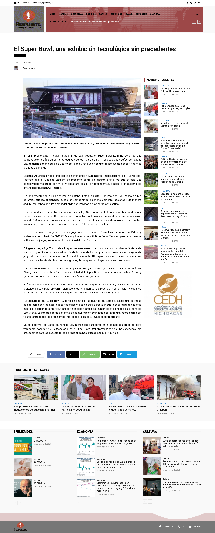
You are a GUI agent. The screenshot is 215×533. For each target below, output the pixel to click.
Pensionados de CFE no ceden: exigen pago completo (176, 107)
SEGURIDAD (165, 120)
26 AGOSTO (40, 441)
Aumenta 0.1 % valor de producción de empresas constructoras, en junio (116, 442)
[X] (195, 3)
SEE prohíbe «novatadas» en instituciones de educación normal (34, 408)
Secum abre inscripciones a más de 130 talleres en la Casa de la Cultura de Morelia (181, 464)
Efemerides (38, 438)
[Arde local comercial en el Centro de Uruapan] (151, 126)
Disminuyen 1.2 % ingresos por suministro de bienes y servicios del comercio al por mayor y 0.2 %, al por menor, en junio (116, 487)
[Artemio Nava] (16, 68)
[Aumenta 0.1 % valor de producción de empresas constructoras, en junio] (86, 446)
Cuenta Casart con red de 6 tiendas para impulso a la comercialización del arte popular (181, 443)
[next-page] (21, 503)
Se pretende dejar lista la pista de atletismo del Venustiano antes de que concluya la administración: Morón (175, 253)
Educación (165, 85)
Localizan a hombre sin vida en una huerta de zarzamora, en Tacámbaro (175, 196)
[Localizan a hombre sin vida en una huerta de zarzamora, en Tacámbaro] (151, 197)
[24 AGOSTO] (23, 488)
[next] (199, 22)
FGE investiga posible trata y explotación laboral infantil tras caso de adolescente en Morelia (175, 234)
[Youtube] (199, 3)
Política (164, 156)
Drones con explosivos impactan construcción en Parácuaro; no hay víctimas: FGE (175, 215)
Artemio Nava (29, 68)
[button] (197, 14)
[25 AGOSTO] (23, 467)
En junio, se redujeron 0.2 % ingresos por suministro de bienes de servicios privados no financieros (116, 464)
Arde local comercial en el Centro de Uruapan (90, 21)
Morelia (164, 103)
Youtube (197, 527)
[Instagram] (191, 3)
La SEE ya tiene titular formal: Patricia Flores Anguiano (175, 90)
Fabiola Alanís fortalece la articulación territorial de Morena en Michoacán (174, 162)
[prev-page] (16, 503)
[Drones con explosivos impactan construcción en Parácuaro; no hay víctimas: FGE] (151, 214)
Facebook (168, 527)
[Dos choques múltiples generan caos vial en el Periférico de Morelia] (151, 180)
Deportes (20, 55)
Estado (163, 137)
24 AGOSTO (39, 483)
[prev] (194, 22)
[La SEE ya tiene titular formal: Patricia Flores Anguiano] (151, 92)
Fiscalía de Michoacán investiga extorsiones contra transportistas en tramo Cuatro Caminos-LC (175, 144)
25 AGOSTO (39, 462)
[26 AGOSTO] (23, 446)
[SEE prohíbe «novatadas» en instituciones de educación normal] (36, 387)
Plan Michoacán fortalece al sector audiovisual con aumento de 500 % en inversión (182, 485)
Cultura (166, 438)
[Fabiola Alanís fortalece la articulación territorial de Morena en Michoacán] (151, 162)
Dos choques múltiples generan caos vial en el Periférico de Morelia (172, 179)
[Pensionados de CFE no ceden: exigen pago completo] (151, 109)
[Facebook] (187, 3)
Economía (101, 438)
